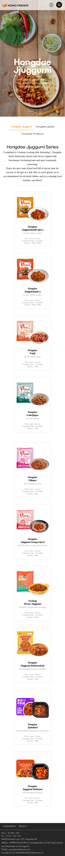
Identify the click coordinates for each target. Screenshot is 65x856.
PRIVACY (23, 826)
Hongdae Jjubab (45, 126)
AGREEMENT (9, 826)
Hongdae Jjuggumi (21, 126)
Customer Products (33, 134)
